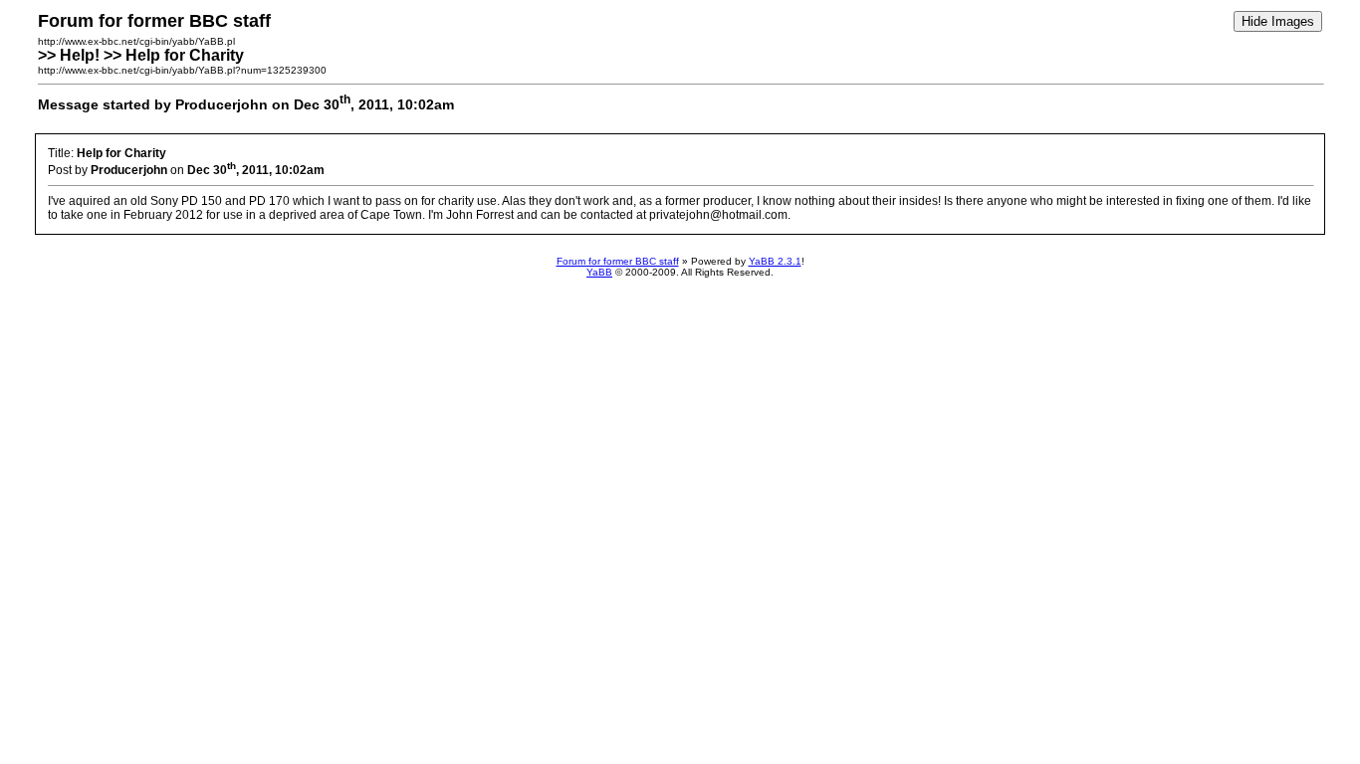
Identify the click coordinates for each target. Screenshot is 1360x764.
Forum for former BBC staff (618, 261)
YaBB (599, 272)
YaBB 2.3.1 (775, 261)
